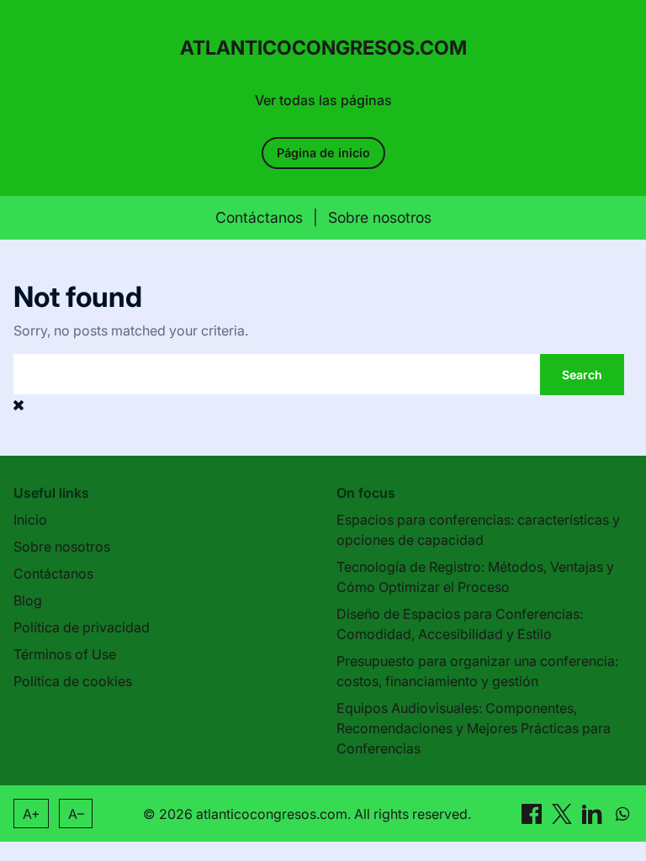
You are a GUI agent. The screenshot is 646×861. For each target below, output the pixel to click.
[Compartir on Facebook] (533, 813)
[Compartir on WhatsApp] (622, 813)
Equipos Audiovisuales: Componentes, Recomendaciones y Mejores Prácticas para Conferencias (473, 728)
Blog (27, 600)
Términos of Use (64, 654)
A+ (31, 814)
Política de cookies (72, 681)
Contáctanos (259, 217)
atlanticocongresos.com (323, 48)
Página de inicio (323, 152)
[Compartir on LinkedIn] (594, 813)
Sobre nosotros (380, 217)
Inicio (30, 519)
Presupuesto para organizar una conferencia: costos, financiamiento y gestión (477, 670)
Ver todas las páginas (323, 100)
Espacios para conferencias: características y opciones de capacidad (478, 529)
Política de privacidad (81, 627)
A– (76, 814)
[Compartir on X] (563, 813)
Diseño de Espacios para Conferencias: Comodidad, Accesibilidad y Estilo (459, 623)
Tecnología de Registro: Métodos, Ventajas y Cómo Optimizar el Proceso (475, 576)
